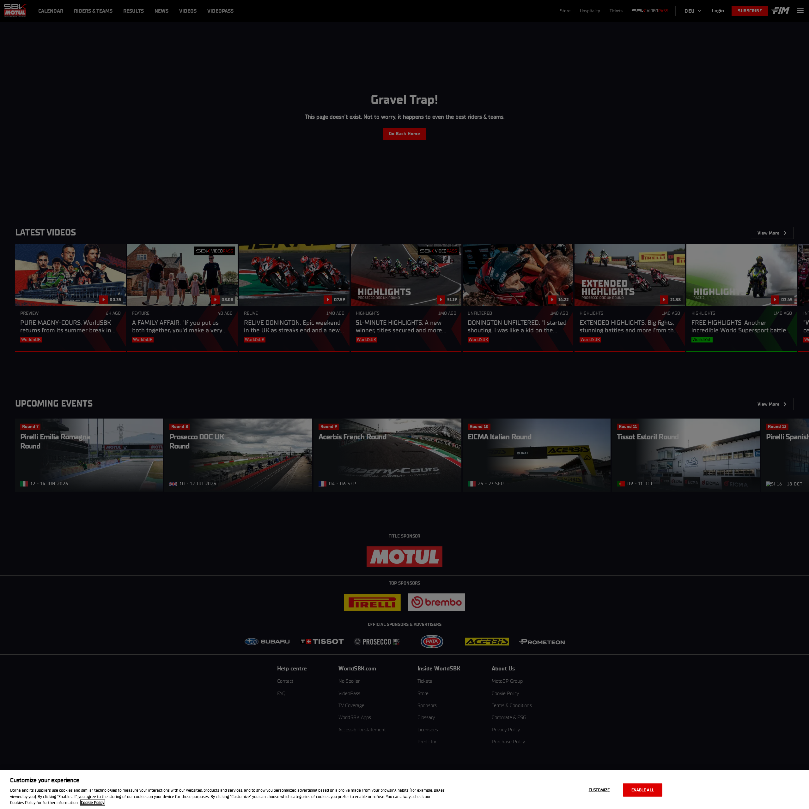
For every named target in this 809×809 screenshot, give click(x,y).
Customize (599, 790)
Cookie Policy (92, 802)
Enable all (642, 790)
